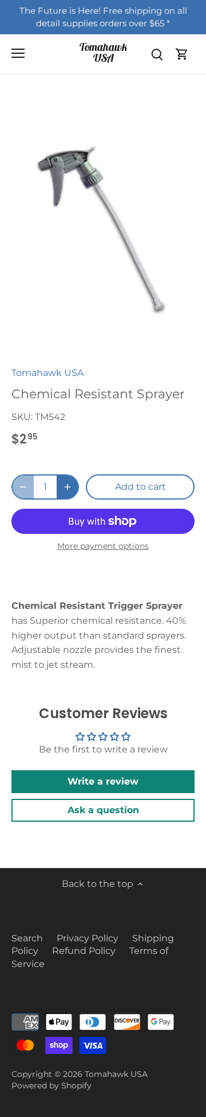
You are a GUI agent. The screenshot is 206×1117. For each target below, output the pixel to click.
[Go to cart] (182, 53)
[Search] (156, 53)
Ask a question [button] (103, 810)
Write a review (103, 781)
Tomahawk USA (103, 53)
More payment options (103, 546)
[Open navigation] (18, 53)
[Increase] (67, 487)
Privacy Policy (87, 938)
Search (27, 938)
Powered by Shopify (51, 1085)
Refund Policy (84, 950)
